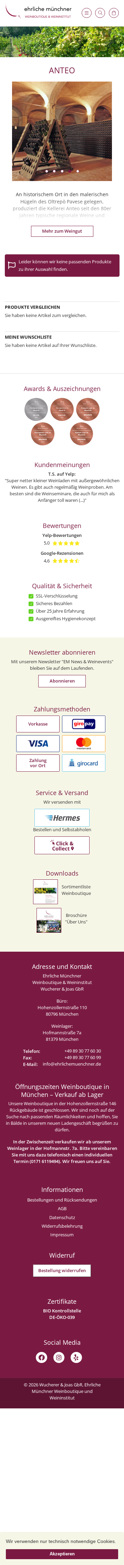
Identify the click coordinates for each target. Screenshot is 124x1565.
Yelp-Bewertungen (62, 535)
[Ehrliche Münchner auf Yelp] (76, 1357)
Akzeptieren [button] (62, 1553)
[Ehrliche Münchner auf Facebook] (42, 1357)
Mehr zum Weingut (62, 231)
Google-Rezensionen (62, 553)
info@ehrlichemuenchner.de (72, 1064)
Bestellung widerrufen (62, 1270)
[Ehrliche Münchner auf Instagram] (59, 1357)
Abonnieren (62, 681)
